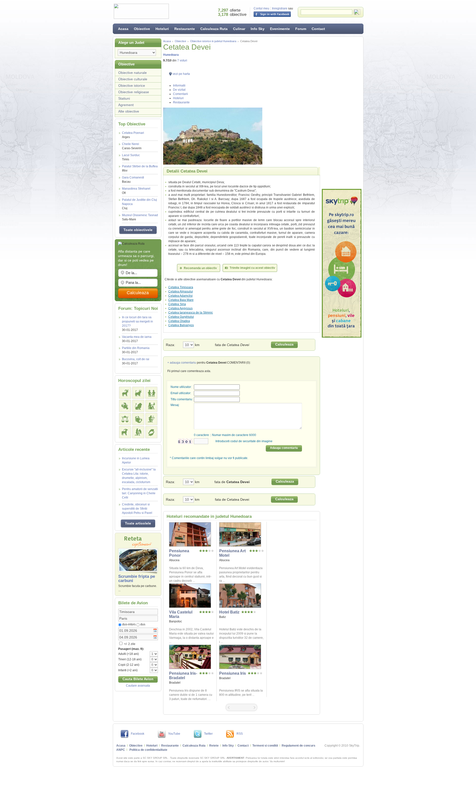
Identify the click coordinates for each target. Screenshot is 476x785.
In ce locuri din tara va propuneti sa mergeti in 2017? (137, 321)
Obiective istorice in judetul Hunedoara (213, 41)
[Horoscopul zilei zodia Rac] (125, 406)
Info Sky (258, 29)
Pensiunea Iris (232, 673)
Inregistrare (279, 8)
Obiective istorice (131, 85)
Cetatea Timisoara (180, 287)
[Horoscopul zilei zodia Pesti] (151, 432)
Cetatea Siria (177, 304)
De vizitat (179, 89)
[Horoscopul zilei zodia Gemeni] (151, 393)
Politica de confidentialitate (148, 750)
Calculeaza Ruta (214, 29)
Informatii (179, 85)
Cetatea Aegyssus (180, 308)
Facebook (137, 733)
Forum (300, 29)
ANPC (120, 750)
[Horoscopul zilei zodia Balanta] (125, 419)
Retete (214, 745)
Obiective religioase (133, 92)
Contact (318, 29)
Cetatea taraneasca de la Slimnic (190, 312)
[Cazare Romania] (341, 263)
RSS (240, 733)
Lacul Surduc (131, 157)
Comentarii (180, 94)
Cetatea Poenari (133, 135)
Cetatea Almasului (180, 291)
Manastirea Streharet (136, 191)
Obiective (142, 29)
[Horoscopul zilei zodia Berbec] (125, 393)
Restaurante (184, 29)
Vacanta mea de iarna (136, 337)
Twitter (208, 733)
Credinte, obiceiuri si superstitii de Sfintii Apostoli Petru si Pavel (137, 509)
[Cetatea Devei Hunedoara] (241, 136)
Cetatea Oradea (179, 321)
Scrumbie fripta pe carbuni (136, 578)
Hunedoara (171, 55)
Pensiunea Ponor (179, 553)
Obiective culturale (132, 79)
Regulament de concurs (298, 745)
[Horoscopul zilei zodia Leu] (138, 406)
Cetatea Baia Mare (181, 300)
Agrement (126, 105)
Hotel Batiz (229, 612)
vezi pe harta (181, 74)
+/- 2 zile (129, 644)
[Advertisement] (341, 112)
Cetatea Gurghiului (181, 317)
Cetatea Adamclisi (180, 295)
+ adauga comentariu (181, 362)
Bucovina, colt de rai (135, 359)
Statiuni (124, 98)
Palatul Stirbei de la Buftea (140, 168)
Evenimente (280, 29)
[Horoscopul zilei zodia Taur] (138, 393)
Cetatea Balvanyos (181, 325)
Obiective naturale (132, 73)
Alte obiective (128, 111)
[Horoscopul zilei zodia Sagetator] (151, 419)
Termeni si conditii (265, 745)
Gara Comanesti (133, 179)
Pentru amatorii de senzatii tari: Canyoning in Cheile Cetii (140, 493)
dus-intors (129, 624)
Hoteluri (162, 29)
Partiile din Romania (135, 348)
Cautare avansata (138, 685)
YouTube (174, 733)
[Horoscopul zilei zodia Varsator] (138, 432)
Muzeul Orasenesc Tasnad (140, 217)
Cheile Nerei (132, 146)
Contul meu (261, 8)
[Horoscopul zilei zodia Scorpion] (138, 419)
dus (142, 624)
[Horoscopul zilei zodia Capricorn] (125, 432)
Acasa (123, 29)
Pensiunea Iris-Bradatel (183, 675)
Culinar (239, 29)
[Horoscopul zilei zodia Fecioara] (151, 406)
